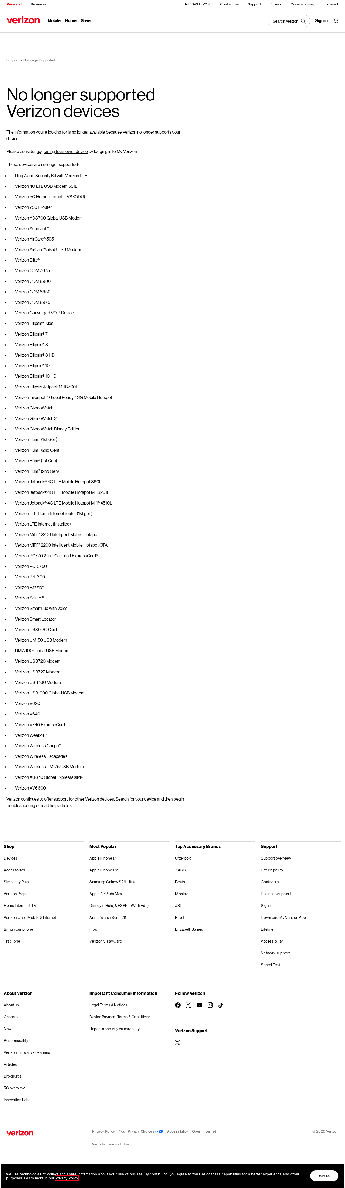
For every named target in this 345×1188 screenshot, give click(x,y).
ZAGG (180, 870)
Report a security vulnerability (114, 1028)
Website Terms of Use (110, 1144)
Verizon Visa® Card (105, 941)
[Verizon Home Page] (23, 20)
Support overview (276, 858)
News (8, 1028)
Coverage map (303, 4)
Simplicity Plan (16, 882)
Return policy (272, 870)
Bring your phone (18, 929)
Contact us (229, 4)
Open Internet (204, 1131)
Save (86, 20)
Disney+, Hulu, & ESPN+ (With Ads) (119, 905)
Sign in (266, 905)
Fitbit (179, 917)
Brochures (13, 1076)
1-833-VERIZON (197, 4)
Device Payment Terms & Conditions (119, 1017)
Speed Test (270, 965)
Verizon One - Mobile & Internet (30, 917)
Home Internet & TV (20, 905)
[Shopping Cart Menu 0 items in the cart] (336, 20)
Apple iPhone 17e (103, 870)
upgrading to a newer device (62, 151)
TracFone (12, 941)
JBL (178, 905)
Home (71, 20)
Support (254, 4)
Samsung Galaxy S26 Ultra (112, 882)
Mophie (181, 893)
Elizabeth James (189, 929)
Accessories (14, 870)
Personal (13, 4)
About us (11, 1005)
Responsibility (16, 1040)
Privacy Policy (103, 1131)
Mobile (54, 20)
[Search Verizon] (289, 21)
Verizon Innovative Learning (27, 1052)
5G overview (14, 1088)
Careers (11, 1017)
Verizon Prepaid (17, 893)
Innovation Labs (17, 1099)
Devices (11, 858)
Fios (93, 929)
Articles (10, 1064)
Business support (276, 893)
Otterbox (183, 858)
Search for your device (136, 798)
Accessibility (272, 941)
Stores (275, 4)
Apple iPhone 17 (102, 858)
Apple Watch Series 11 (107, 917)
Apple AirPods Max (105, 893)
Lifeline (267, 929)
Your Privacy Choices (137, 1131)
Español (331, 4)
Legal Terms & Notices (108, 1005)
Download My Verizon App (283, 917)
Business (38, 4)
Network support (275, 953)
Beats (180, 882)
